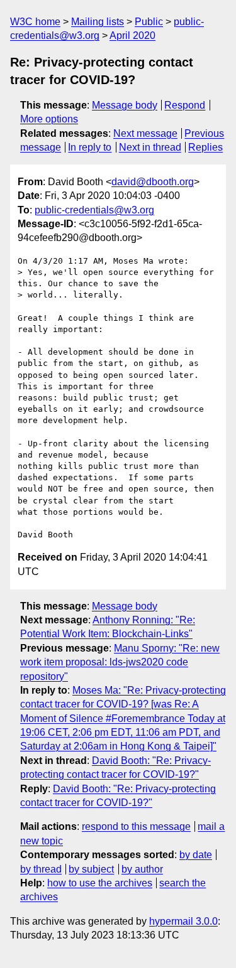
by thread (41, 869)
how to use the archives (99, 883)
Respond (184, 105)
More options (49, 119)
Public (149, 21)
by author (142, 869)
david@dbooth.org (152, 181)
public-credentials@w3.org (94, 210)
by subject (91, 869)
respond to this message (136, 826)
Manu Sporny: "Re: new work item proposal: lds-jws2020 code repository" (120, 662)
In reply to (89, 147)
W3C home (35, 21)
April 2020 (132, 35)
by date (195, 854)
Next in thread (150, 147)
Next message (145, 133)
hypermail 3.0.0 (183, 921)
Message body (124, 105)
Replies (205, 147)
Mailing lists (97, 21)
